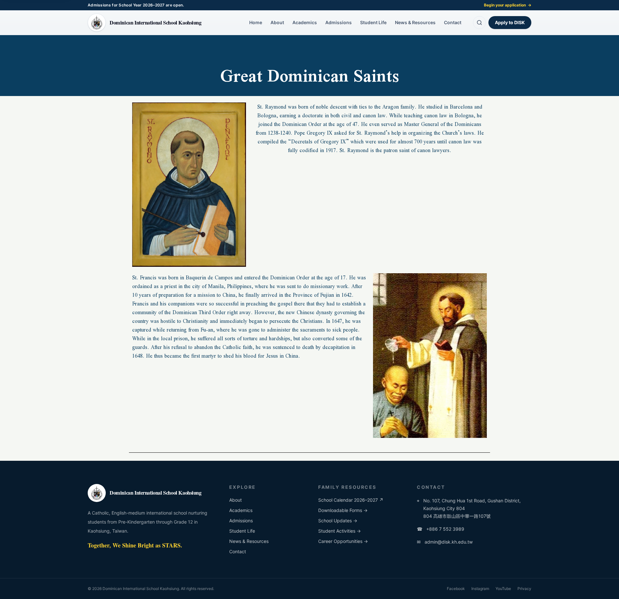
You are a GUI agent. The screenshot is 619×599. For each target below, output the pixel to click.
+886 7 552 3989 (440, 529)
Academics (304, 22)
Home (255, 22)
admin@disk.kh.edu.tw (445, 542)
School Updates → (337, 520)
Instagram (480, 588)
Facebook (456, 588)
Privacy (524, 588)
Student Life (373, 22)
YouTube (503, 588)
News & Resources (415, 22)
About (277, 22)
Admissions (338, 22)
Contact (452, 22)
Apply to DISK (510, 22)
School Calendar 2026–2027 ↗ (350, 500)
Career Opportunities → (343, 541)
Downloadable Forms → (343, 510)
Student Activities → (339, 531)
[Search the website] (479, 22)
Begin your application (507, 5)
